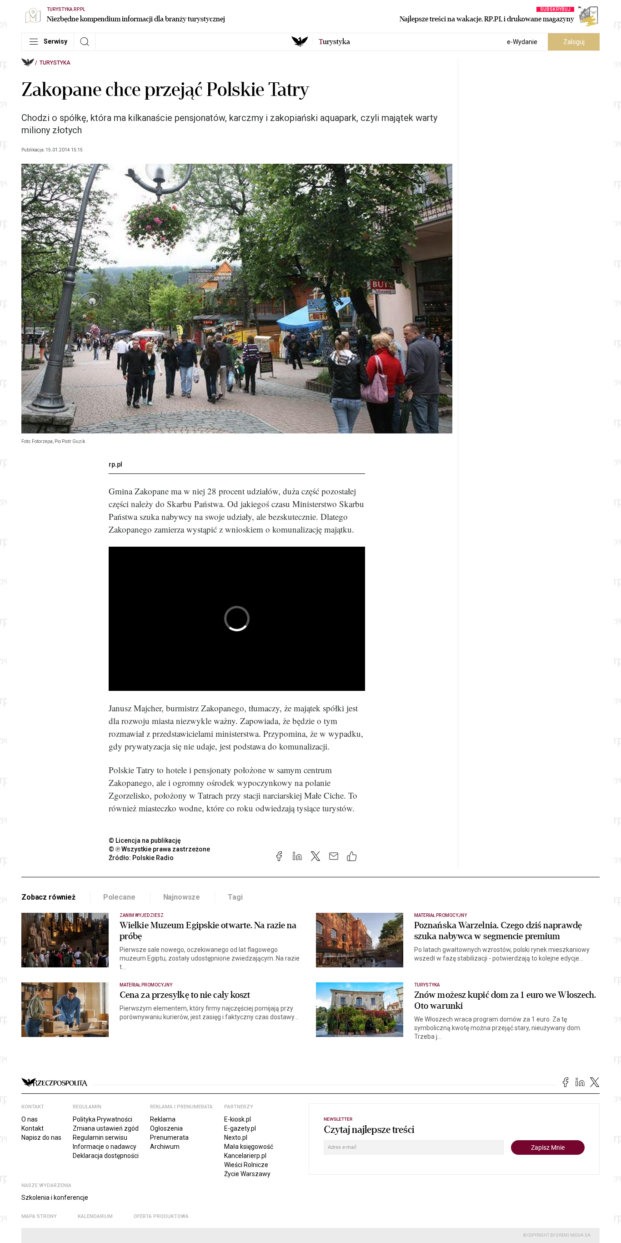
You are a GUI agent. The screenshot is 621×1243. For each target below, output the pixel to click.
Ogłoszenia (166, 1128)
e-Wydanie (522, 41)
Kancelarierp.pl (245, 1155)
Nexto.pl (235, 1137)
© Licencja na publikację (145, 840)
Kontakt (32, 1128)
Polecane (119, 897)
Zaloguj (574, 41)
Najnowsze (181, 897)
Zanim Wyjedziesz (142, 915)
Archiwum (165, 1146)
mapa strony (39, 1216)
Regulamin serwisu (100, 1137)
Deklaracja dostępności (106, 1155)
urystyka (334, 41)
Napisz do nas (41, 1137)
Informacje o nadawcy (104, 1146)
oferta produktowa (161, 1216)
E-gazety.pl (240, 1128)
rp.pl (115, 464)
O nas (29, 1119)
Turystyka (55, 63)
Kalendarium (95, 1216)
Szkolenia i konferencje (54, 1197)
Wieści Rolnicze (246, 1164)
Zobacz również (48, 897)
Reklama (162, 1119)
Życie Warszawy (247, 1174)
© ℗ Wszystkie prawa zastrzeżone (159, 849)
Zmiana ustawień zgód (106, 1128)
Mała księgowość (248, 1146)
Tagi (235, 897)
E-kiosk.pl (237, 1119)
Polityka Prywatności (102, 1119)
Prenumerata (169, 1137)
